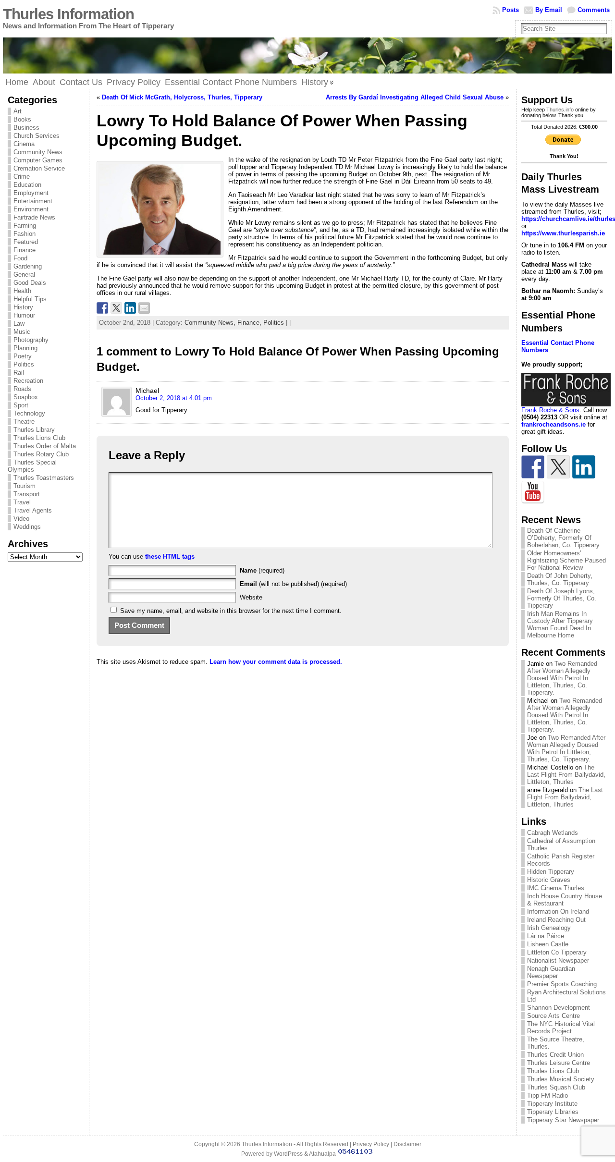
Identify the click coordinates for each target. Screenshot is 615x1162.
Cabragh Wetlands (552, 832)
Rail (18, 372)
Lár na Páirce (545, 936)
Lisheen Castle (547, 944)
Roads (22, 388)
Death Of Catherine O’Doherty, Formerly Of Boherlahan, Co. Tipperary (563, 538)
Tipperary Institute (552, 1103)
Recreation (28, 380)
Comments (594, 9)
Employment (31, 192)
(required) (262, 570)
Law (19, 323)
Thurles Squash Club (556, 1087)
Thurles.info (560, 109)
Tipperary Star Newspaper (563, 1120)
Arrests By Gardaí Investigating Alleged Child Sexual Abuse (415, 97)
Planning (25, 348)
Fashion (24, 233)
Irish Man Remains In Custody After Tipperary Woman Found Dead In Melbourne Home (560, 624)
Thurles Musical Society (560, 1079)
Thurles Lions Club (39, 437)
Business (26, 127)
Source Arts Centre (553, 1015)
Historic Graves (548, 879)
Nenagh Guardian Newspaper (551, 972)
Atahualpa (322, 1153)
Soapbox (25, 397)
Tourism (24, 485)
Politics (23, 364)
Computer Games (37, 160)
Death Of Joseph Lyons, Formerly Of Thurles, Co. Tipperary (561, 598)
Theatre (24, 421)
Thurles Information (68, 14)
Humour (24, 315)
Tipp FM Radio (547, 1095)
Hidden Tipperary (550, 871)
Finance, (250, 322)
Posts (510, 9)
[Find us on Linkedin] (583, 466)
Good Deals (29, 282)
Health (22, 290)
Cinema (24, 143)
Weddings (27, 526)
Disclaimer (407, 1144)
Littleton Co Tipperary (557, 952)
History (23, 307)
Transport (26, 494)
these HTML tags (170, 556)
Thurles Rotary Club (41, 454)
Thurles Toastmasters (43, 477)
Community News (37, 152)
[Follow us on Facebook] (532, 466)
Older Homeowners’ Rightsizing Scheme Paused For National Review (566, 560)
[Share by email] (144, 308)
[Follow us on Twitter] (558, 466)
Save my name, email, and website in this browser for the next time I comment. (231, 610)
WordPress (288, 1153)
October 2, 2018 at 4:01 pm (173, 398)
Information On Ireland (558, 911)
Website (251, 597)
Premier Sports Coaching (562, 984)
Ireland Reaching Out (556, 919)
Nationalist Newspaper (558, 960)
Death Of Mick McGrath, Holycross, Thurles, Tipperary (182, 97)
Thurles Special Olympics (32, 466)
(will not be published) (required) (293, 583)
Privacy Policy (371, 1144)
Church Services (36, 135)
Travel (22, 502)
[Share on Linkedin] (130, 308)
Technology (29, 413)
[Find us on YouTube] (532, 492)
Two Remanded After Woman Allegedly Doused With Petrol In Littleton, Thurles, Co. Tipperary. (562, 678)
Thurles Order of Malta (44, 446)
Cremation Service (39, 168)
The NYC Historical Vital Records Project (561, 1027)
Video (21, 518)
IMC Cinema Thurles (555, 888)
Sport (20, 405)
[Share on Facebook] (102, 308)
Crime (21, 176)
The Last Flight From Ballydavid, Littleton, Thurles (566, 774)
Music (21, 331)
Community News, (210, 322)
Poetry (22, 356)
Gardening (27, 266)
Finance (24, 250)
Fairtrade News (34, 217)
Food (20, 258)
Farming (24, 225)
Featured (25, 241)
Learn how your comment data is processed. (275, 661)
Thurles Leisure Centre (558, 1062)
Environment (31, 209)
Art (17, 111)
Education (27, 184)
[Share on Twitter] (116, 308)
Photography (31, 339)
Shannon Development (558, 1007)
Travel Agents (32, 510)
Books (22, 119)
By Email (548, 9)
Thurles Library (34, 429)
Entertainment (32, 201)
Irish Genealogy (549, 927)
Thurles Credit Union (555, 1054)
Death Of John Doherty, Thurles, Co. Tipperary (559, 579)
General (24, 274)
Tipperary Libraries (552, 1111)
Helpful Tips (30, 299)
